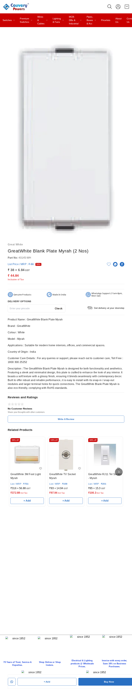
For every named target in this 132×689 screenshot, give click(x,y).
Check (58, 308)
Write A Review (66, 419)
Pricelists (105, 20)
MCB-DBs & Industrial (74, 20)
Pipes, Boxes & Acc (90, 20)
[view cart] (126, 6)
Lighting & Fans (57, 20)
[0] (126, 6)
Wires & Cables (41, 20)
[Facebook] (122, 264)
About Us (118, 20)
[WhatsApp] (115, 264)
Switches (7, 20)
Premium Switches (24, 20)
